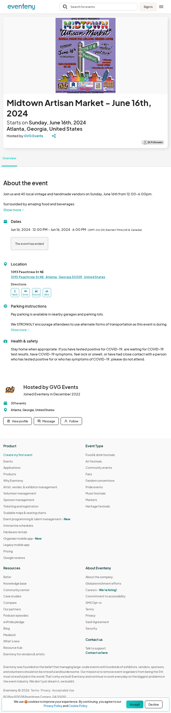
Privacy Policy (53, 706)
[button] (98, 7)
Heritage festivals (98, 506)
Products (9, 474)
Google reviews (14, 558)
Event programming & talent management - (36, 519)
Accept (135, 704)
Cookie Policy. (78, 706)
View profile (20, 421)
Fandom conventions (100, 480)
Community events (99, 467)
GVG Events (33, 136)
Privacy (91, 615)
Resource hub (12, 647)
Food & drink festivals (100, 455)
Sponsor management (18, 500)
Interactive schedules (18, 525)
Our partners (12, 609)
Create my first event (18, 455)
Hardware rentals (15, 532)
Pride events (94, 487)
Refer (7, 577)
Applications (11, 467)
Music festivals (96, 493)
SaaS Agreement (97, 622)
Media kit (9, 635)
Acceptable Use (63, 690)
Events (8, 461)
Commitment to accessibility (106, 596)
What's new (11, 641)
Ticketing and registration (20, 506)
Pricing (8, 551)
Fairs (89, 474)
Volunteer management (19, 493)
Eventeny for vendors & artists (24, 654)
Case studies (12, 596)
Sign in (148, 7)
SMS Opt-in (94, 602)
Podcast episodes (15, 615)
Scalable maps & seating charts (24, 513)
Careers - (101, 590)
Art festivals (94, 461)
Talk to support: (97, 650)
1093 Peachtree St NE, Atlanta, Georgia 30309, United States (58, 277)
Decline (153, 704)
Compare (10, 602)
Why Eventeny (13, 480)
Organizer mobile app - (22, 538)
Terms (90, 609)
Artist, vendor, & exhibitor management (30, 487)
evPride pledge (13, 622)
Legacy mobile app (16, 545)
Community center (16, 590)
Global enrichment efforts (103, 583)
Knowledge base (15, 583)
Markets (91, 500)
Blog (6, 628)
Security (91, 628)
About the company (99, 577)
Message (48, 421)
